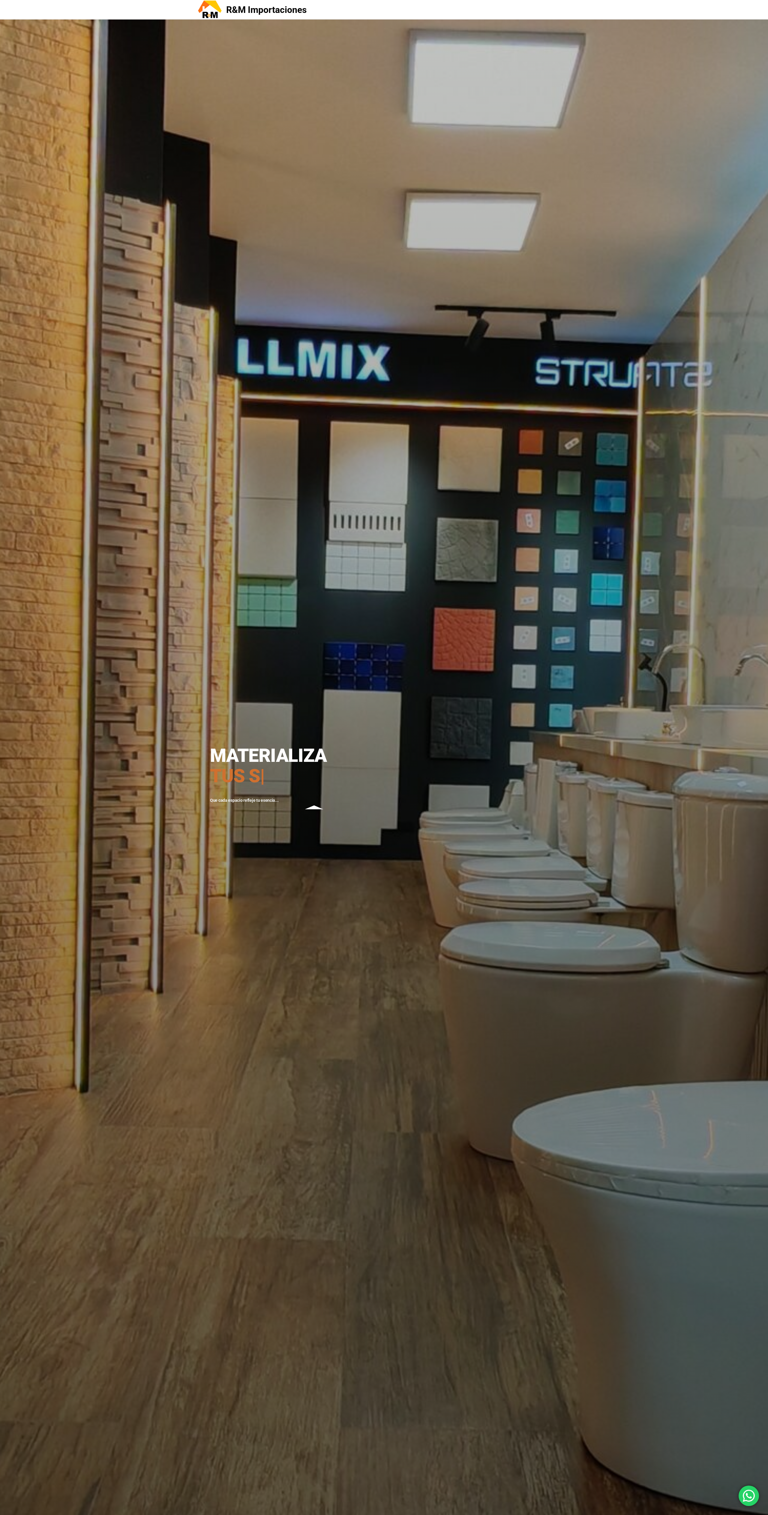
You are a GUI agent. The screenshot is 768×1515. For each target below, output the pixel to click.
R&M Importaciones (266, 10)
